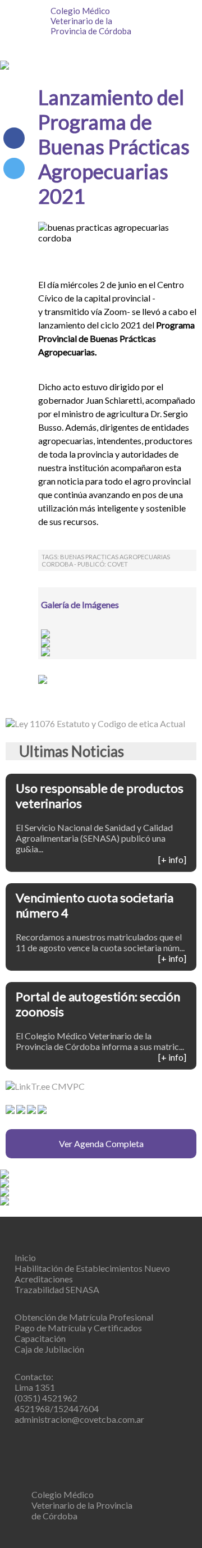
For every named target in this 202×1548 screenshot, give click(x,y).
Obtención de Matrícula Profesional (84, 1317)
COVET (117, 564)
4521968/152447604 (57, 1408)
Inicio (25, 1257)
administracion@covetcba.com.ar (79, 1419)
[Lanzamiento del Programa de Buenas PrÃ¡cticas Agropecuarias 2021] (14, 168)
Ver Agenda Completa (101, 1143)
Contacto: (34, 1376)
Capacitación (40, 1338)
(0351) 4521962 (46, 1397)
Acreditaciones (44, 1278)
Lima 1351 (35, 1387)
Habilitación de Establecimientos (92, 1268)
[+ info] (172, 859)
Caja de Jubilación (49, 1349)
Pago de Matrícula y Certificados (78, 1327)
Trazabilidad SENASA (57, 1289)
